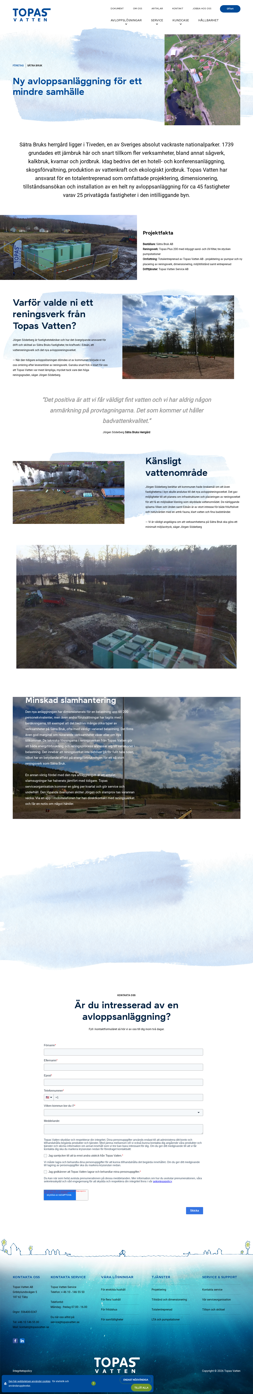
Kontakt (177, 8)
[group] (53, 910)
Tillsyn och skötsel (213, 1309)
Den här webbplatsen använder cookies (29, 1381)
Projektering (159, 1289)
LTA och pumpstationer (166, 1319)
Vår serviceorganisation (216, 1299)
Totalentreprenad (162, 1309)
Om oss (137, 8)
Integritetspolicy (22, 1371)
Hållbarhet (208, 20)
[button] (213, 978)
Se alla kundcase (215, 847)
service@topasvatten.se (65, 1322)
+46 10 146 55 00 (28, 1322)
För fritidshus (109, 1309)
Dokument (117, 8)
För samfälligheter (112, 1319)
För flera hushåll (111, 1299)
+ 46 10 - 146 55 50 (73, 1292)
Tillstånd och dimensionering (169, 1299)
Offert (230, 8)
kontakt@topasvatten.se (34, 1327)
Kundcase (180, 20)
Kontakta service (212, 1289)
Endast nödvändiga (135, 1379)
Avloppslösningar (126, 20)
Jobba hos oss (202, 8)
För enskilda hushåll (113, 1289)
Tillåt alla (141, 1387)
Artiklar (157, 8)
